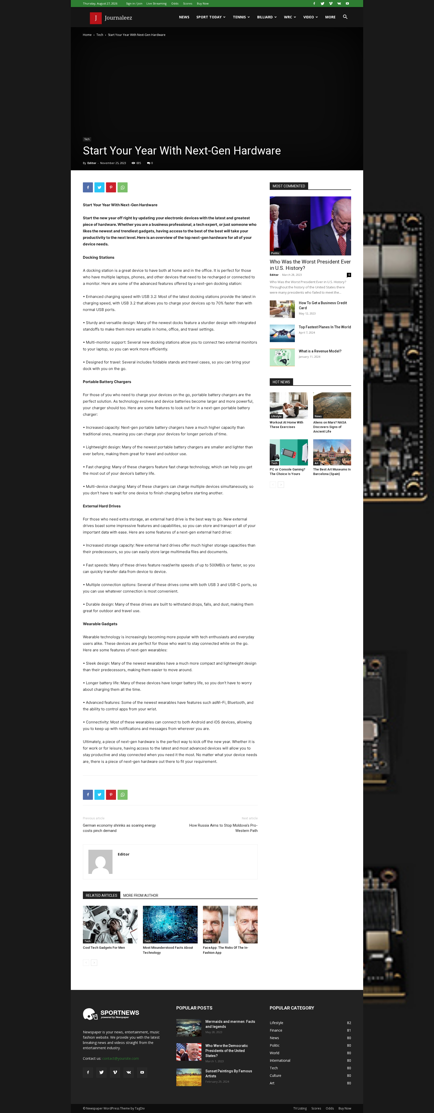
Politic (275, 253)
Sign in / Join (134, 3)
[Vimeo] (331, 3)
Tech (99, 35)
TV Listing (300, 1108)
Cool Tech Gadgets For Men (104, 947)
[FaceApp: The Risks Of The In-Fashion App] (230, 924)
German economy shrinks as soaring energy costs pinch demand (119, 828)
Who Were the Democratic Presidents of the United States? (226, 1051)
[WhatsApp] (123, 187)
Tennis (239, 17)
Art (316, 463)
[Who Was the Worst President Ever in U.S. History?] (310, 225)
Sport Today (209, 17)
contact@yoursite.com (120, 1058)
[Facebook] (314, 3)
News (184, 17)
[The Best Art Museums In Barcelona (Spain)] (332, 452)
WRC (288, 17)
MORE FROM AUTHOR (140, 895)
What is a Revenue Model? (320, 351)
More (330, 17)
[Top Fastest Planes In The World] (282, 333)
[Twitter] (322, 3)
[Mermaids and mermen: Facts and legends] (188, 1028)
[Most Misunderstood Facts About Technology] (170, 924)
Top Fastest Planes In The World (325, 327)
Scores (187, 3)
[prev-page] (86, 963)
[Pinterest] (111, 187)
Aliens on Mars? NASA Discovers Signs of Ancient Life (329, 426)
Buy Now (203, 3)
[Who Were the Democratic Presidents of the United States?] (188, 1052)
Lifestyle (276, 416)
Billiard (265, 17)
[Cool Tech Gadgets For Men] (110, 924)
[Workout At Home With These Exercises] (289, 405)
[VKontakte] (339, 3)
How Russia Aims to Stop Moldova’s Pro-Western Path (223, 828)
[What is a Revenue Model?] (282, 357)
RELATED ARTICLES (101, 895)
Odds (174, 3)
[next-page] (94, 963)
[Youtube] (347, 3)
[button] (345, 17)
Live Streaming (156, 3)
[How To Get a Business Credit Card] (282, 309)
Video (308, 17)
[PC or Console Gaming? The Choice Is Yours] (289, 452)
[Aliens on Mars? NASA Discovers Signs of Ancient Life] (332, 405)
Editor (91, 163)
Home (87, 35)
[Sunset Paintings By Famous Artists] (188, 1077)
